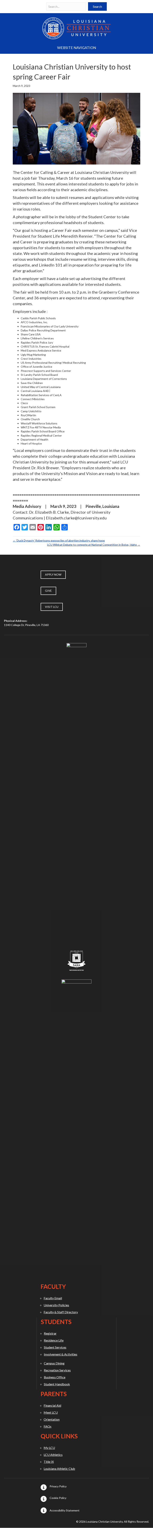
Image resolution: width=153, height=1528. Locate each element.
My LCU (49, 1448)
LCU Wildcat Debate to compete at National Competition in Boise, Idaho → (93, 544)
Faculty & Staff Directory (61, 1312)
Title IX (49, 1461)
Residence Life (54, 1340)
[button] (97, 6)
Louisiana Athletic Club (59, 1468)
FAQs (47, 1426)
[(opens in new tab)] (76, 792)
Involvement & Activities (60, 1354)
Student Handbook (57, 1384)
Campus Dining (54, 1363)
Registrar (50, 1333)
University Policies (56, 1305)
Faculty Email (53, 1298)
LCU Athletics (53, 1454)
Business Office (54, 1377)
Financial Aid (52, 1405)
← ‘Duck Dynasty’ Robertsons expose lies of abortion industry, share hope (59, 540)
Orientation (52, 1419)
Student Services (55, 1347)
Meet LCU (51, 1412)
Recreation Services (57, 1370)
